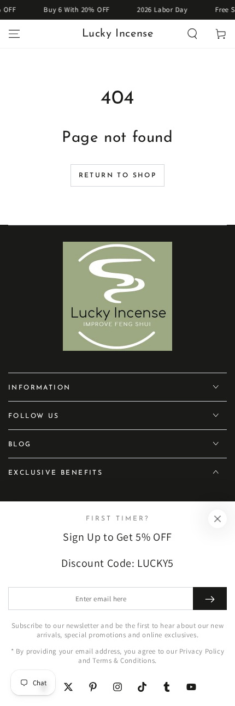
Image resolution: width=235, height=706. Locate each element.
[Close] (217, 519)
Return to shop (118, 175)
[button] (192, 34)
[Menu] (14, 34)
